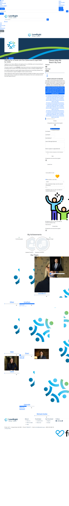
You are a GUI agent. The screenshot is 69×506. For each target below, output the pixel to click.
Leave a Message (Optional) (51, 141)
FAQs (60, 3)
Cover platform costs (50, 172)
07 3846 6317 (28, 427)
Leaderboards (61, 5)
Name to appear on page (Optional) (52, 148)
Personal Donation (55, 128)
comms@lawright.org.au (40, 427)
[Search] (48, 19)
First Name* (47, 131)
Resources (61, 6)
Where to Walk (30, 422)
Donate (60, 8)
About (60, 1)
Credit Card (49, 164)
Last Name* (47, 134)
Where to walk (62, 2)
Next (53, 156)
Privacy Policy (8, 428)
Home (5, 5)
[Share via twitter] (5, 58)
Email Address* (48, 138)
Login (2, 13)
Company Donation (55, 130)
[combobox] (55, 182)
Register (61, 10)
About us (28, 420)
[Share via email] (6, 58)
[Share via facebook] (4, 58)
